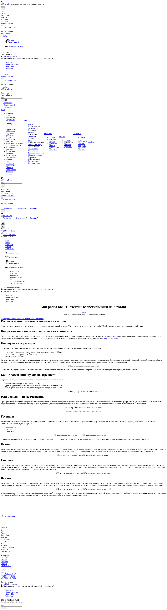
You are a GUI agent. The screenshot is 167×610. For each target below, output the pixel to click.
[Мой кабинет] (2, 206)
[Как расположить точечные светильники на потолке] (22, 319)
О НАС (4, 541)
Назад (14, 273)
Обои (3, 533)
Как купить (5, 555)
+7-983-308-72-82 (9, 27)
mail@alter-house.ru (10, 56)
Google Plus (9, 66)
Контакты (5, 549)
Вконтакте (9, 62)
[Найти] (3, 8)
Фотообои (5, 535)
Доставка (4, 558)
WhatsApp (9, 68)
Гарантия (4, 562)
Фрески (4, 537)
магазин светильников (109, 338)
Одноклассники (11, 64)
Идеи (3, 570)
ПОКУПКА (5, 551)
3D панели (5, 539)
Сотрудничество (7, 547)
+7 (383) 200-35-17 (8, 21)
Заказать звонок (16, 283)
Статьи (3, 572)
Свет (3, 531)
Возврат (4, 564)
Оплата (4, 560)
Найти (4, 608)
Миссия (4, 545)
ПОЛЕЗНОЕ (6, 566)
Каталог (4, 527)
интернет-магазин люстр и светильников (148, 485)
